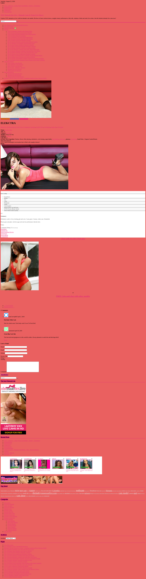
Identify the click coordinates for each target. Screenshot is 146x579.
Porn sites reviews (9, 72)
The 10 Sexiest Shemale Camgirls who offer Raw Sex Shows (23, 51)
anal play (103, 490)
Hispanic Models (14, 119)
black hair (99, 490)
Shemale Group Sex (9, 518)
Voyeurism (60, 127)
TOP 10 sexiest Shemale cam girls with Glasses (20, 39)
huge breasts (96, 493)
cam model (123, 493)
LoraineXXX (4, 236)
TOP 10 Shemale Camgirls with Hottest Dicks (19, 31)
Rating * (3, 358)
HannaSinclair (8, 12)
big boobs (69, 490)
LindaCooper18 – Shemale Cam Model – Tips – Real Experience (21, 450)
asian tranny (87, 490)
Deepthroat (93, 491)
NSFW (17, 491)
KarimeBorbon (8, 7)
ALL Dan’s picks (8, 26)
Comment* (4, 371)
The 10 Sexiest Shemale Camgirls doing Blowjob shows (22, 42)
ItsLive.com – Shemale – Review (16, 67)
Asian (36, 490)
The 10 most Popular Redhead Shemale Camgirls (20, 45)
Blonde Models (11, 524)
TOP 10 (6, 29)
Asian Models (11, 521)
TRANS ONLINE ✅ (10, 28)
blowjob (30, 493)
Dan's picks (7, 503)
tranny (32, 490)
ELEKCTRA (39, 127)
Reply (5, 326)
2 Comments (26, 127)
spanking (15, 493)
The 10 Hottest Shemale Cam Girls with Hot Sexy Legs (22, 52)
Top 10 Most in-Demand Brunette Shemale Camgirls (21, 46)
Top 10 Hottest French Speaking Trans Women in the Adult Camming (26, 60)
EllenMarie (4, 229)
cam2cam (62, 490)
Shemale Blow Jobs (9, 513)
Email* (2, 350)
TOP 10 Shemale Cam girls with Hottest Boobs (20, 37)
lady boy (143, 493)
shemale (36, 493)
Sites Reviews (8, 531)
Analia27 (6, 451)
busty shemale (60, 493)
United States (101, 493)
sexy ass (23, 490)
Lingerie (131, 493)
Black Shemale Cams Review (15, 64)
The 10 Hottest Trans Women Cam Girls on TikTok (21, 57)
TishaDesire (4, 233)
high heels (81, 493)
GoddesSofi (7, 10)
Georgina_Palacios (9, 453)
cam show (21, 495)
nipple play (54, 127)
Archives (3, 538)
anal (135, 493)
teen (63, 493)
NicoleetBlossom (8, 448)
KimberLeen (4, 230)
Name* (3, 347)
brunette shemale (4, 493)
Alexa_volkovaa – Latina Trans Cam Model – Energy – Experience (22, 5)
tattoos (123, 490)
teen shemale (119, 490)
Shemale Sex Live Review (14, 69)
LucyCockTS (8, 305)
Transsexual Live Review (14, 70)
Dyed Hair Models (9, 504)
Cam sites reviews (9, 61)
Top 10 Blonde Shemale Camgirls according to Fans (21, 48)
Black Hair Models (12, 522)
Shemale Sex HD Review (14, 75)
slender (142, 490)
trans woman (4, 490)
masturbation (10, 493)
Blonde (92, 493)
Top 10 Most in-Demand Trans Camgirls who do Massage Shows (24, 55)
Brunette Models (5, 119)
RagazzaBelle (4, 235)
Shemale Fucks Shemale (10, 516)
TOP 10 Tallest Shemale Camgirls (16, 36)
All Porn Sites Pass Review (14, 73)
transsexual (46, 496)
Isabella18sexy (8, 9)
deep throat (73, 490)
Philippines (107, 493)
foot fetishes (47, 127)
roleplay (138, 490)
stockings (67, 493)
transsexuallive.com (48, 493)
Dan (21, 127)
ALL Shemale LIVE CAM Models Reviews (16, 25)
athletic (139, 493)
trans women (72, 493)
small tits (25, 493)
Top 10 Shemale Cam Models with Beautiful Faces (21, 43)
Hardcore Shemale (9, 507)
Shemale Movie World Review (15, 76)
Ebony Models (11, 527)
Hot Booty (116, 493)
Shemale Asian (8, 510)
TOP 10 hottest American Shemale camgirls (19, 40)
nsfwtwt (87, 493)
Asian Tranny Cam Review (14, 63)
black (127, 490)
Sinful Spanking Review (7, 232)
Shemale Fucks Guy (9, 515)
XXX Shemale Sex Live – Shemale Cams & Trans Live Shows (22, 15)
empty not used (8, 506)
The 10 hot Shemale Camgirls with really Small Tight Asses (23, 49)
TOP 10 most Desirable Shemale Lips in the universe (21, 34)
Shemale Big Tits (8, 512)
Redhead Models (11, 530)
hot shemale (111, 493)
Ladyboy (77, 493)
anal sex (8, 490)
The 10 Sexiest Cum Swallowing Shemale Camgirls (21, 54)
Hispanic (9, 136)
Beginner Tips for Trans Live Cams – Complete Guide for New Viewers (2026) (25, 78)
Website (3, 353)
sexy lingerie (20, 493)
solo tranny (49, 491)
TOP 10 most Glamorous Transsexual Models (19, 33)
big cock (43, 491)
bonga (39, 490)
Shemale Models (23, 119)
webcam (80, 490)
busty (66, 490)
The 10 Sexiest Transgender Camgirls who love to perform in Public (25, 58)
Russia (129, 490)
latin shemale (32, 496)
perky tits (114, 490)
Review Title (4, 356)
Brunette (13, 490)
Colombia (32, 127)
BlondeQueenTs (9, 307)
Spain (28, 490)
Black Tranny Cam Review (14, 66)
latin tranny (133, 490)
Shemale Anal (7, 509)
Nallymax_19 (7, 454)
